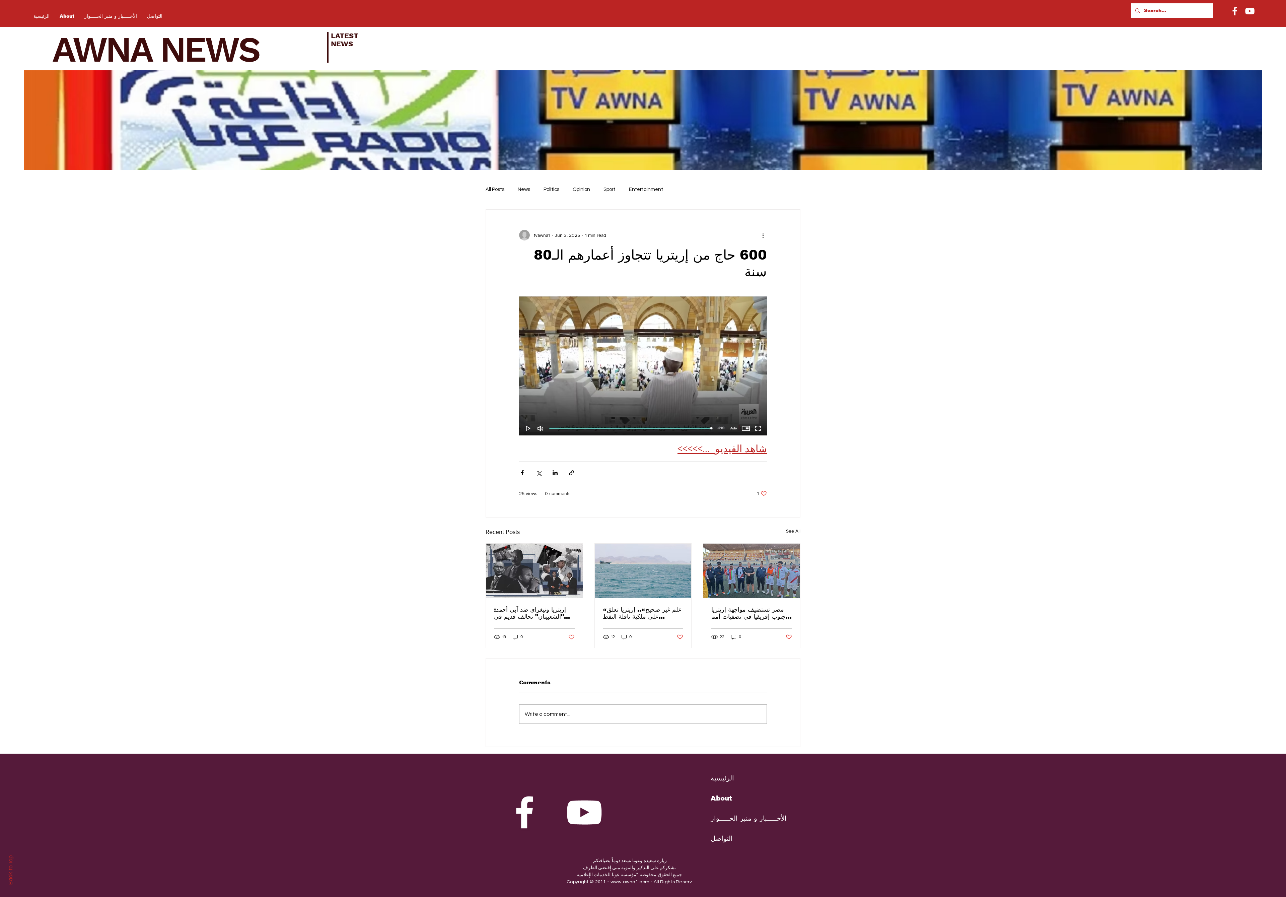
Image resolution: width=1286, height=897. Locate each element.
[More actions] (763, 235)
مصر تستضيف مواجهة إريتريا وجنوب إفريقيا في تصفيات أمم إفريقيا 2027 (750, 613)
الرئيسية (722, 778)
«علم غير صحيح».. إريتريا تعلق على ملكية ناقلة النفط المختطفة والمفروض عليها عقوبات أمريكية (642, 613)
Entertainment (646, 189)
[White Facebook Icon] (524, 812)
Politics (551, 189)
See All (793, 531)
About (721, 798)
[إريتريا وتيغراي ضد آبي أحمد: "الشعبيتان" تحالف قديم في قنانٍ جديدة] (534, 571)
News (524, 189)
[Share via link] (571, 473)
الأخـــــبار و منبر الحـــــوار (743, 818)
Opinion (581, 189)
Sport (609, 189)
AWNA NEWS (164, 49)
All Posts (495, 189)
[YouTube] (1250, 11)
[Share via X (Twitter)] (538, 473)
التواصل (722, 838)
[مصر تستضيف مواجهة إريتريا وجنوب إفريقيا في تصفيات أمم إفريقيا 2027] (751, 571)
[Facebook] (1234, 11)
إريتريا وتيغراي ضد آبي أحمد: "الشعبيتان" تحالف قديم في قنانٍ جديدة (530, 613)
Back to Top (10, 870)
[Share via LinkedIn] (555, 473)
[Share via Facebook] (522, 473)
